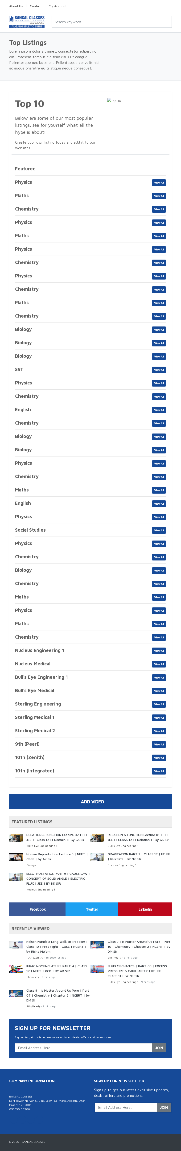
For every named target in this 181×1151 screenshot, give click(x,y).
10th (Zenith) (34, 957)
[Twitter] (14, 1120)
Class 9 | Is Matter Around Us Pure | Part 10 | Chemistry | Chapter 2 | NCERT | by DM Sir (139, 946)
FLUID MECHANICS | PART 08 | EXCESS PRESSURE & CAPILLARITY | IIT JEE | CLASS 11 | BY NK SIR (137, 971)
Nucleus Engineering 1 (122, 865)
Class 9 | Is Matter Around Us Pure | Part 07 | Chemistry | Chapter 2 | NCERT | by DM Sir (58, 995)
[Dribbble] (39, 1120)
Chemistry (32, 976)
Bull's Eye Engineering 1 (41, 845)
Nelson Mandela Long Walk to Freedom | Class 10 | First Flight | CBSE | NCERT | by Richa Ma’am (57, 946)
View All (159, 182)
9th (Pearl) (114, 957)
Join (159, 1048)
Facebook (37, 909)
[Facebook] (22, 1120)
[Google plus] (31, 1120)
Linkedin (145, 909)
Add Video (92, 801)
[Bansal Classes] (27, 22)
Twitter (92, 909)
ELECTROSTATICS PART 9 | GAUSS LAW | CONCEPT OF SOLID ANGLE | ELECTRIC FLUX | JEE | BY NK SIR (58, 878)
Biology (31, 865)
